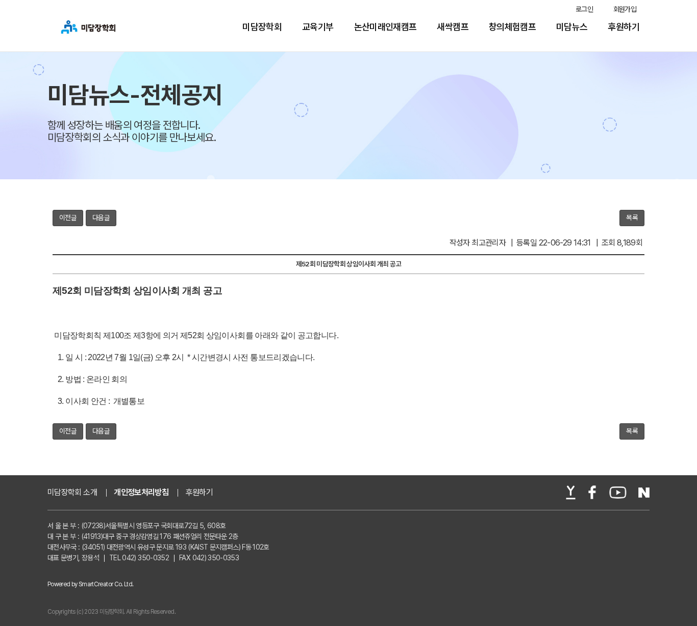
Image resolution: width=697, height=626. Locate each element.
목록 (632, 217)
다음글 (101, 217)
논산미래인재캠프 (385, 27)
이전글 (68, 217)
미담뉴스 (571, 27)
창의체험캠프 (512, 27)
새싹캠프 (452, 27)
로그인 (584, 9)
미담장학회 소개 (72, 492)
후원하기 (623, 27)
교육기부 (317, 27)
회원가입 (624, 9)
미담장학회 (262, 27)
